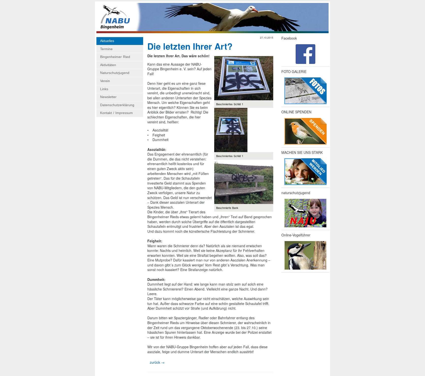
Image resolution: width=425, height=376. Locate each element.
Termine (106, 49)
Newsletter (108, 97)
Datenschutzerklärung (117, 105)
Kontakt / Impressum (116, 113)
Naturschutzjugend (114, 73)
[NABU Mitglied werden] (305, 171)
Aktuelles (107, 41)
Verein (105, 81)
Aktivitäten (108, 65)
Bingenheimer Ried (115, 57)
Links (104, 89)
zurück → (157, 362)
